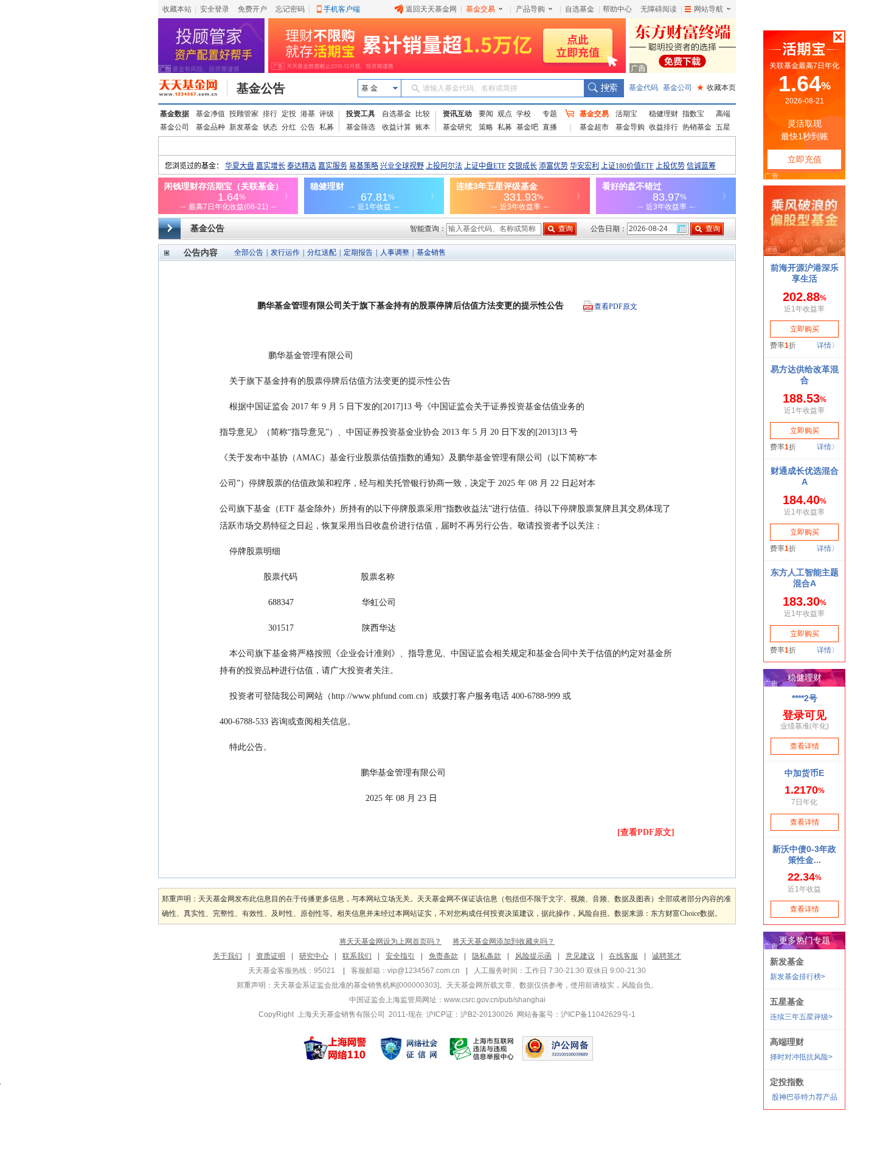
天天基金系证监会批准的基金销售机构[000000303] (356, 985)
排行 (270, 113)
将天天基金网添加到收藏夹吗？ (503, 941)
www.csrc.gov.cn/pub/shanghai (495, 1000)
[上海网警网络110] (335, 1048)
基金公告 (261, 88)
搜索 (603, 88)
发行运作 (285, 252)
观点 (504, 113)
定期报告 (358, 252)
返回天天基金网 (431, 9)
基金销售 (431, 252)
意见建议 (580, 956)
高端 (723, 113)
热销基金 (697, 127)
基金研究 (457, 127)
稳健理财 (663, 113)
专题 (549, 113)
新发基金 (243, 127)
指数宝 (693, 113)
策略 (486, 127)
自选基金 (579, 9)
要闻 (486, 113)
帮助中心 (617, 9)
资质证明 (270, 956)
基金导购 (630, 127)
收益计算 (396, 127)
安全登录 (214, 9)
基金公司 (677, 87)
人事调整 (394, 252)
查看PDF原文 (615, 306)
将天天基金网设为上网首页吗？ (390, 941)
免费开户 (252, 9)
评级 (326, 113)
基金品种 (210, 127)
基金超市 (594, 127)
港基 (307, 113)
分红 (289, 127)
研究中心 (313, 956)
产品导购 (530, 9)
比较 (422, 113)
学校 (523, 113)
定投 (289, 113)
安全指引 (400, 956)
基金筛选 (360, 127)
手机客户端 (342, 9)
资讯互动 (457, 113)
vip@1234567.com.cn (423, 970)
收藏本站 (177, 9)
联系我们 (357, 956)
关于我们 (227, 956)
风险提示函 (533, 956)
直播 (549, 127)
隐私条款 (486, 956)
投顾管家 (243, 113)
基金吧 (527, 127)
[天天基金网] (193, 88)
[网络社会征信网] (408, 1048)
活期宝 (626, 113)
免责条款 (443, 956)
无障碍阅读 (658, 9)
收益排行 (663, 127)
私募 (326, 127)
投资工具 (360, 113)
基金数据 (174, 113)
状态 (270, 127)
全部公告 (248, 252)
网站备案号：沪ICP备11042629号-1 (576, 1014)
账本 (422, 127)
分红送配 (321, 252)
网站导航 (708, 9)
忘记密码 (290, 9)
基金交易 (480, 9)
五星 (723, 127)
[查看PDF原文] (645, 832)
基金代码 (643, 87)
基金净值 (210, 113)
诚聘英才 (666, 956)
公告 (307, 127)
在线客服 (623, 956)
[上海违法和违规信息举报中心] (482, 1048)
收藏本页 (716, 87)
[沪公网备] (557, 1048)
